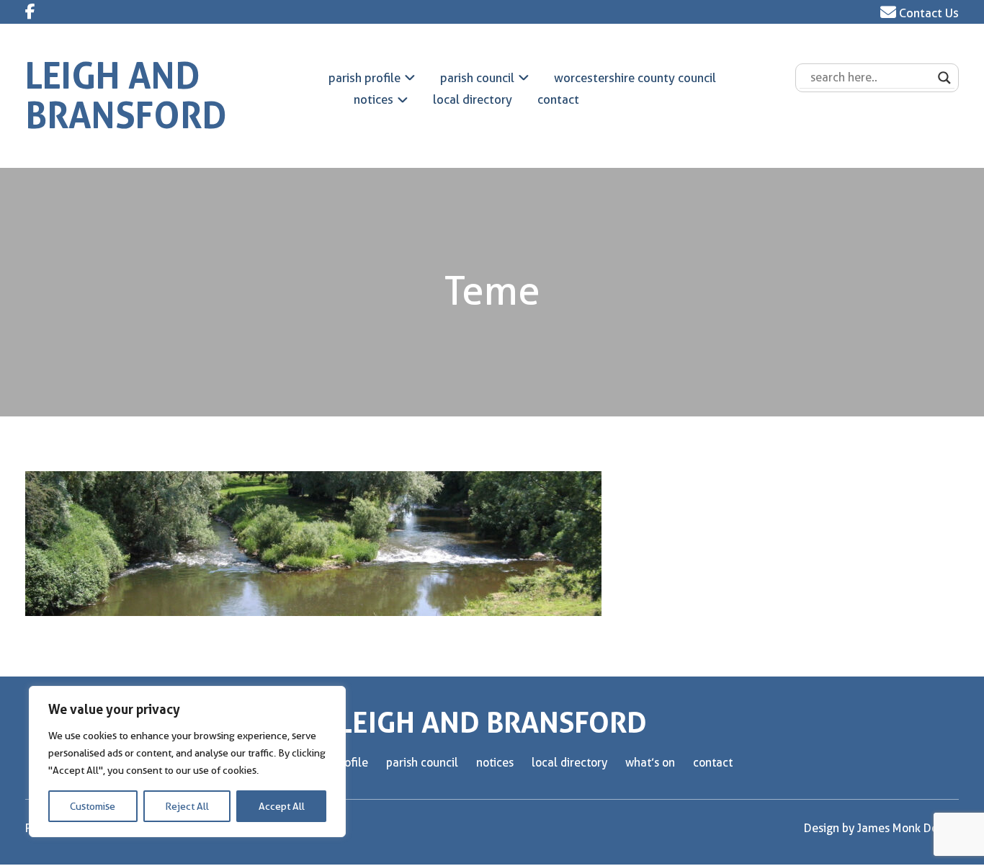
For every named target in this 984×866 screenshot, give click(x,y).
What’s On (650, 762)
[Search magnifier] (944, 78)
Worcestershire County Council (635, 78)
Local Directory (472, 99)
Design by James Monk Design (881, 828)
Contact (558, 99)
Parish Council (477, 78)
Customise (92, 806)
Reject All (187, 806)
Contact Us (927, 13)
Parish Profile (364, 78)
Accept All (282, 806)
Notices (373, 99)
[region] (187, 761)
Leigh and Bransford (126, 96)
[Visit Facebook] (30, 11)
